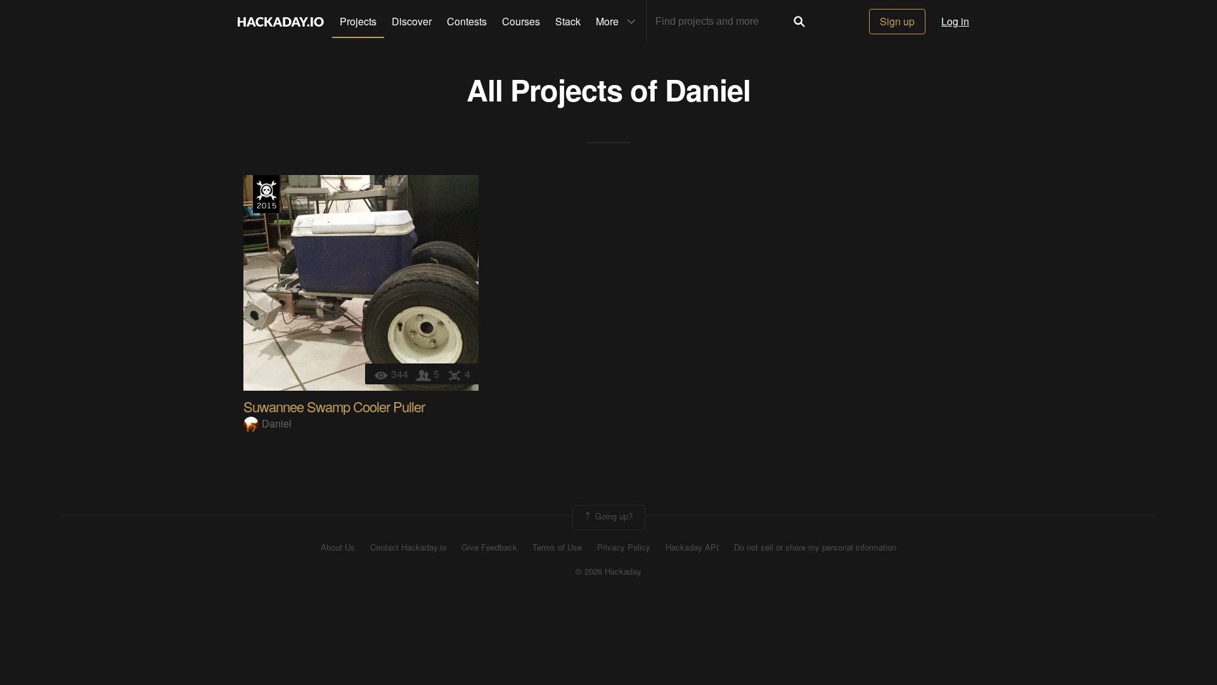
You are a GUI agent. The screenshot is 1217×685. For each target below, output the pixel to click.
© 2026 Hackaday (608, 571)
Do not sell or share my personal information (815, 547)
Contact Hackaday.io (408, 547)
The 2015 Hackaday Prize (266, 194)
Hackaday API (692, 547)
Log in (955, 21)
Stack (568, 21)
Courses (521, 21)
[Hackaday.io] (280, 21)
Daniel (707, 89)
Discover (412, 21)
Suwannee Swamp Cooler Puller (334, 406)
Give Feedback (489, 547)
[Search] (799, 21)
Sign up (897, 21)
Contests (467, 21)
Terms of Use (557, 547)
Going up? (613, 516)
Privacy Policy (623, 547)
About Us (338, 547)
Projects (358, 21)
